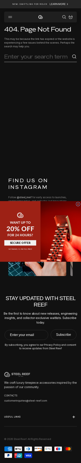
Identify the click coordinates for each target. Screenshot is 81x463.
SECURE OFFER (20, 242)
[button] (20, 222)
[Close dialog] (78, 204)
